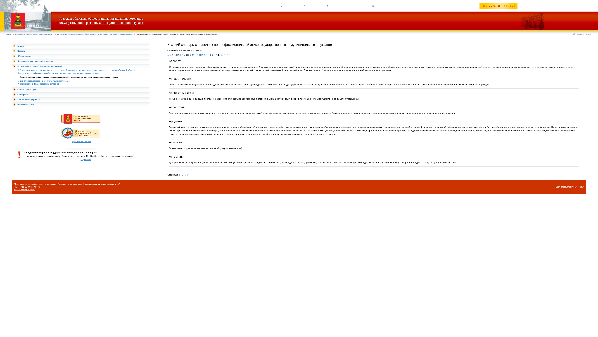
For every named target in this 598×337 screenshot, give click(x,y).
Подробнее (86, 159)
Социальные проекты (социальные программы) (34, 34)
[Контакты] (373, 6)
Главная (8, 34)
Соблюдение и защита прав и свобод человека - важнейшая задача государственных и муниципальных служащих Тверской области (76, 70)
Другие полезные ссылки (81, 142)
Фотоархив (22, 95)
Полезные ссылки (25, 105)
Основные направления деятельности (35, 61)
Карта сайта (29, 190)
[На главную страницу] (281, 6)
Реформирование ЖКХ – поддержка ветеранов (38, 84)
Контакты (18, 190)
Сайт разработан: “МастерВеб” (570, 187)
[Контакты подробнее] (499, 9)
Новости (21, 51)
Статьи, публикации (26, 89)
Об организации (24, 56)
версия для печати (584, 34)
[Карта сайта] (327, 6)
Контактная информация (28, 100)
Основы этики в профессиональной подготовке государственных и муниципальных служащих (95, 34)
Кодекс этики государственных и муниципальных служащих (43, 81)
